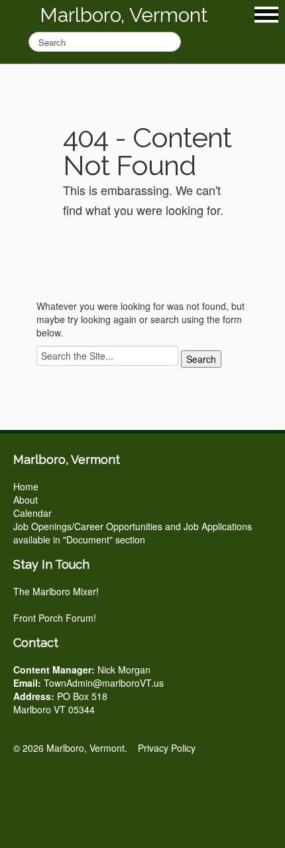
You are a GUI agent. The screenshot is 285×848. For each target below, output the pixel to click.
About (25, 499)
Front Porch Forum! (54, 617)
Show (266, 15)
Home (25, 486)
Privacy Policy (167, 747)
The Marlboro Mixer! (56, 591)
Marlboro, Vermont (124, 15)
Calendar (32, 513)
